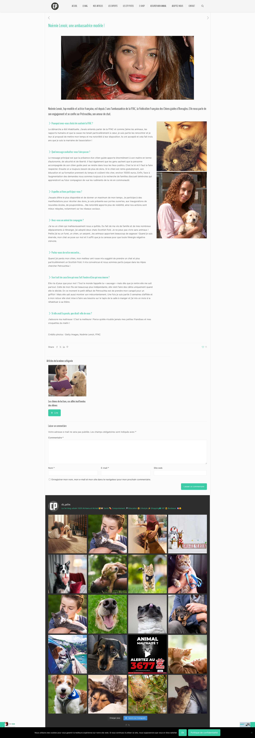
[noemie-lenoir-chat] (182, 146)
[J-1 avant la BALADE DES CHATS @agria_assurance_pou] (147, 574)
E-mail (105, 468)
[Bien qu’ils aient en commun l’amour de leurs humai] (107, 694)
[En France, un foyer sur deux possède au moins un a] (187, 654)
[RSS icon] (129, 725)
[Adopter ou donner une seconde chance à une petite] (187, 614)
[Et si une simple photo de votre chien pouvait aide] (67, 534)
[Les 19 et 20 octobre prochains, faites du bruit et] (67, 614)
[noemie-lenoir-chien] (182, 205)
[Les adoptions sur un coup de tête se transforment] (67, 574)
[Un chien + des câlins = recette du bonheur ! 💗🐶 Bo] (107, 614)
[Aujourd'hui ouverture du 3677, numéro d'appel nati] (147, 654)
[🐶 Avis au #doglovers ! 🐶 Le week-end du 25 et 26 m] (67, 694)
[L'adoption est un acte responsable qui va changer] (107, 574)
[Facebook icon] (126, 725)
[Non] (251, 732)
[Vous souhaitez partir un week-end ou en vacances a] (67, 654)
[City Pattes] (55, 6)
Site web (158, 468)
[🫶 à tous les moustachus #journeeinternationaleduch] (147, 614)
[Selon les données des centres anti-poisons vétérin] (147, 694)
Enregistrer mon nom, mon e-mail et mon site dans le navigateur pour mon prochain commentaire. (101, 479)
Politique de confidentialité (204, 732)
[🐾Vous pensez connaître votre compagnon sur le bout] (107, 534)
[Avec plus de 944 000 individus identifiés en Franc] (187, 694)
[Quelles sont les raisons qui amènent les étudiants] (187, 574)
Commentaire (55, 437)
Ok (182, 732)
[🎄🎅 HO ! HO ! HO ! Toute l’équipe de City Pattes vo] (187, 534)
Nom (51, 468)
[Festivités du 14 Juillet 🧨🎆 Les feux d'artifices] (107, 654)
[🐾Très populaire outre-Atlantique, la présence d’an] (147, 534)
